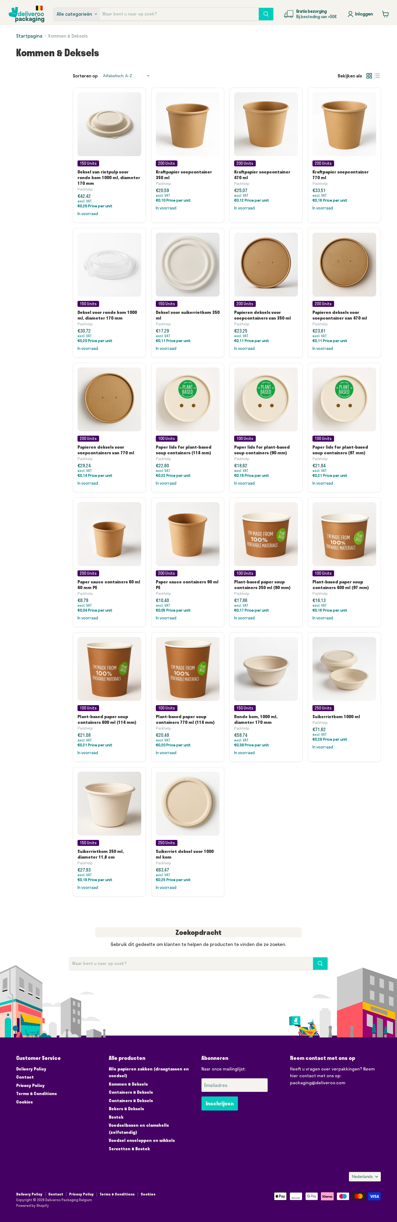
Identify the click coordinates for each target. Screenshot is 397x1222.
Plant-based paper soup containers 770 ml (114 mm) (185, 719)
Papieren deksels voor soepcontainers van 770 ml (106, 449)
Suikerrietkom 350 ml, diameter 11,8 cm (101, 854)
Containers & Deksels (131, 1092)
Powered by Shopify (32, 1205)
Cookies (24, 1102)
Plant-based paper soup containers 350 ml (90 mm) (262, 584)
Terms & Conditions (36, 1093)
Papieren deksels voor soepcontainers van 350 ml (262, 315)
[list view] (377, 76)
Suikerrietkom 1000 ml (336, 716)
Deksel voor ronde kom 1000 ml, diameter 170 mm (107, 315)
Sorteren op (85, 75)
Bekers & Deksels (126, 1108)
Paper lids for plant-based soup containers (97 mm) (340, 449)
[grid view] (369, 76)
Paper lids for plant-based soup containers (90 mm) (262, 449)
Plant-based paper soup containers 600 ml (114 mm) (107, 719)
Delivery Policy (31, 1069)
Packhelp (85, 189)
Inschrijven (220, 1103)
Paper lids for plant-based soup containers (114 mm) (183, 449)
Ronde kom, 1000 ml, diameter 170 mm (255, 719)
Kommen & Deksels (128, 1084)
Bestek (116, 1117)
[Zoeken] (266, 14)
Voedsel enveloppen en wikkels (142, 1140)
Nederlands (362, 1176)
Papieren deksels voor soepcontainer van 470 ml (339, 315)
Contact (25, 1077)
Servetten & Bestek (129, 1148)
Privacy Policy (30, 1085)
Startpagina (29, 36)
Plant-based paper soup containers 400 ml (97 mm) (340, 584)
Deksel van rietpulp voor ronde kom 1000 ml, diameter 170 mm (109, 177)
